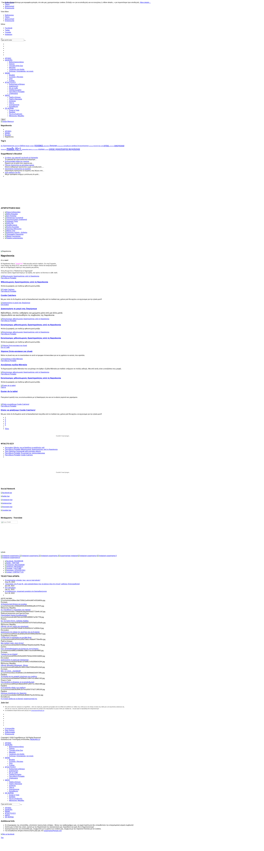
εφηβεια (74, 146)
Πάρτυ (7, 17)
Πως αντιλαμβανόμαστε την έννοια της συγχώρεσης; (20, 649)
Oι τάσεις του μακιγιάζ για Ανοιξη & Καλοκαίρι (21, 158)
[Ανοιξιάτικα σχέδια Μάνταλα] (12, 359)
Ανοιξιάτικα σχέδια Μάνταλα (14, 365)
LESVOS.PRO (19, 570)
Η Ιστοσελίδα (9, 728)
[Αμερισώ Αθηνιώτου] (13, 229)
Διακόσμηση (13, 771)
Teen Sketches (10, 451)
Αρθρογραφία (10, 732)
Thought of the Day (16, 750)
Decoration (5, 304)
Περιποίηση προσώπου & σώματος (18, 169)
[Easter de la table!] (8, 385)
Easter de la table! (9, 391)
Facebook (8, 28)
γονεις (32, 146)
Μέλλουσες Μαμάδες (16, 800)
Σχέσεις (12, 765)
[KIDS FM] (9, 223)
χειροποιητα (61, 149)
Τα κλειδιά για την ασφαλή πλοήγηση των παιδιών (19, 676)
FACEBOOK (18, 561)
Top (2, 838)
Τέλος (7, 429)
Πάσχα (3, 387)
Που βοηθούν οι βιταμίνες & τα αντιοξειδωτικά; (17, 682)
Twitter (7, 30)
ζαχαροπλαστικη (83, 146)
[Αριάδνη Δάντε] (11, 225)
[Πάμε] (25, 40)
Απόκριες (12, 785)
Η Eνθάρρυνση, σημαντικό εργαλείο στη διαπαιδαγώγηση (26, 591)
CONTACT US (18, 572)
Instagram (8, 34)
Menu (3, 119)
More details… (145, 2)
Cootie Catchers (8, 295)
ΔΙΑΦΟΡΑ (8, 745)
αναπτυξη (17, 146)
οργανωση (3, 149)
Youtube (8, 32)
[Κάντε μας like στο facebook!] (10, 834)
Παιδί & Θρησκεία (15, 784)
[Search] (21, 804)
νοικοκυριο (111, 145)
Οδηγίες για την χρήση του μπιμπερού (14, 626)
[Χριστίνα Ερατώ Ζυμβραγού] (16, 219)
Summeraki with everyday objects (28, 451)
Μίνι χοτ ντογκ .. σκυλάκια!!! (11, 671)
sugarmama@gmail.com (53, 831)
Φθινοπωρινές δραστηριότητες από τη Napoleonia (24, 282)
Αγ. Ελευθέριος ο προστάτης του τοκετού (16, 610)
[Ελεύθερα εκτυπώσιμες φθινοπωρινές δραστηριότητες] (20, 276)
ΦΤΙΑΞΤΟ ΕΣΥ (10, 767)
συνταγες (36, 149)
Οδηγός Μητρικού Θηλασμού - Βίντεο (14, 665)
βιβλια (23, 146)
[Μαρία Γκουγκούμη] (13, 236)
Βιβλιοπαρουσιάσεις (16, 747)
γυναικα (39, 145)
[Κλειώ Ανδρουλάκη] (13, 212)
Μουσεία (12, 752)
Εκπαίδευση (13, 791)
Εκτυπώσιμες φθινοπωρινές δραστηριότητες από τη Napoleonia (31, 325)
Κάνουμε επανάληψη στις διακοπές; (14, 693)
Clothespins (13, 778)
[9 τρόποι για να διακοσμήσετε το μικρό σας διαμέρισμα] (15, 303)
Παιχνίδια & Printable (8, 278)
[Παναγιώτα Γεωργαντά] (14, 217)
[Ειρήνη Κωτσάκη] (12, 227)
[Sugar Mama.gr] (7, 121)
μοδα (102, 145)
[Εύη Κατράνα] (10, 216)
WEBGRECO (35, 739)
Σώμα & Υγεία (14, 795)
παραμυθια (25, 149)
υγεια (52, 149)
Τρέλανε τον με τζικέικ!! (9, 654)
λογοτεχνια (97, 146)
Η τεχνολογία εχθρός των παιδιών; (13, 687)
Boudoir (8, 135)
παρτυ (30, 149)
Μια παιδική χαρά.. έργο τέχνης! (12, 643)
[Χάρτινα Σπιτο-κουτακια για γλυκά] (14, 345)
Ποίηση (12, 748)
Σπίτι (11, 763)
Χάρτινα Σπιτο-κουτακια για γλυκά (16, 351)
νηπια (106, 145)
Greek (9, 522)
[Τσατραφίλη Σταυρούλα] (14, 234)
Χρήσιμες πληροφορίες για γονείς (21, 756)
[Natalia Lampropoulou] (14, 238)
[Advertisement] (63, 192)
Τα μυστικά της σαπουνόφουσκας (33, 453)
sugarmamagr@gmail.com (37, 710)
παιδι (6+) (14, 149)
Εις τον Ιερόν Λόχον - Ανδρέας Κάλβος (15, 621)
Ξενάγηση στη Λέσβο (16, 754)
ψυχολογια (74, 149)
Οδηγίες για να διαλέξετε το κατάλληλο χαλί (28, 447)
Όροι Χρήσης (10, 730)
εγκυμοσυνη (61, 145)
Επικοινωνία (9, 8)
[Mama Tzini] (10, 230)
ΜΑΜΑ (7, 133)
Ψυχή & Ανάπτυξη (15, 798)
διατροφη (54, 146)
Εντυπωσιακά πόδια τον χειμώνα (17, 161)
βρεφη (28, 146)
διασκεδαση (47, 145)
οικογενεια (119, 145)
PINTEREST (18, 566)
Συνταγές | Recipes (16, 761)
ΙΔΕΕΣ (7, 780)
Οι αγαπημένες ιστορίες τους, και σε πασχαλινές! (22, 580)
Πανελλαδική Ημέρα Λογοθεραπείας (14, 615)
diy (2, 146)
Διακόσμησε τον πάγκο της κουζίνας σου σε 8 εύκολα (20, 632)
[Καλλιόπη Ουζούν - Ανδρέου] (16, 232)
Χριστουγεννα (9, 146)
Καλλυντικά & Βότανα (17, 769)
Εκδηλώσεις (9, 15)
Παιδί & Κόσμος (15, 782)
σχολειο (41, 149)
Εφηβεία (12, 797)
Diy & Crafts (5, 347)
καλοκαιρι (91, 145)
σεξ (33, 149)
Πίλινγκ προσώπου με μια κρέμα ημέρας (19, 165)
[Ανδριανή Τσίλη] (11, 221)
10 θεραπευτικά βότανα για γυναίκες (14, 604)
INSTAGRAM (19, 565)
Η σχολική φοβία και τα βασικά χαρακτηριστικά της (19, 699)
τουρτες (47, 149)
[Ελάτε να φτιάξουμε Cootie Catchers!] (7, 289)
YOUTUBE (16, 568)
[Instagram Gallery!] (10, 556)
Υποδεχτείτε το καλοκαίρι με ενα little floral (16, 637)
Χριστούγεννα (14, 789)
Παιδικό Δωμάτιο (15, 774)
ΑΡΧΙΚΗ (8, 131)
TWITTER (15, 563)
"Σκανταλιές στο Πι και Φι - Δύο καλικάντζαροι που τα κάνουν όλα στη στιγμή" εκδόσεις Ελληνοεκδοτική (42, 584)
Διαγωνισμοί (9, 6)
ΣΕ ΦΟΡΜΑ (9, 793)
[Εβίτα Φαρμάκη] (11, 214)
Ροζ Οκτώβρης (10, 587)
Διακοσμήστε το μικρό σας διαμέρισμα (19, 309)
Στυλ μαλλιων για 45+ (13, 172)
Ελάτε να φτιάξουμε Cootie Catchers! (18, 410)
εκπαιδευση (67, 146)
